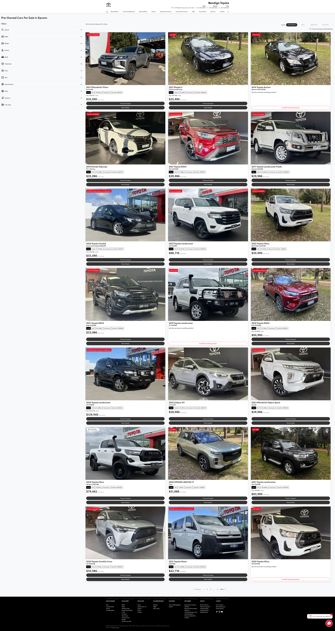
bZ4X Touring (125, 608)
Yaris (107, 605)
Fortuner (124, 614)
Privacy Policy (220, 608)
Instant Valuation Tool (191, 612)
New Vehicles (115, 11)
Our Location (220, 605)
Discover (212, 11)
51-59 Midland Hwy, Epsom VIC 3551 (183, 8)
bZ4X (123, 606)
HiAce (139, 610)
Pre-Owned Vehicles (129, 11)
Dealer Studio (115, 627)
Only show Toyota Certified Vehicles (322, 29)
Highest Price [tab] (314, 24)
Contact (222, 11)
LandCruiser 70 (141, 606)
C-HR (123, 612)
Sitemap (137, 625)
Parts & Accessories (165, 11)
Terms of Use (151, 625)
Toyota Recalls (204, 608)
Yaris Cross (125, 616)
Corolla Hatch (110, 606)
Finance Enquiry (125, 103)
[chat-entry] (329, 623)
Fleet (193, 11)
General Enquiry (220, 606)
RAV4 (123, 605)
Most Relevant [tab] (291, 24)
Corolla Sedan (110, 610)
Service (154, 11)
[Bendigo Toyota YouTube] (222, 612)
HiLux (139, 605)
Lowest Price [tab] (325, 24)
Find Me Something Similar (291, 108)
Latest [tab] (302, 24)
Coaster (139, 612)
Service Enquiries (205, 606)
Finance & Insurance (182, 11)
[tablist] (308, 24)
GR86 (154, 606)
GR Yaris (155, 605)
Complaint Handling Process (162, 625)
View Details (125, 108)
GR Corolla (156, 608)
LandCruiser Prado (127, 610)
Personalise (202, 11)
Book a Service (204, 605)
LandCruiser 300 (126, 621)
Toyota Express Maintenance (204, 611)
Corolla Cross (126, 618)
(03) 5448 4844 (201, 8)
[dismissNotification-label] (331, 614)
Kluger (124, 619)
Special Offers (143, 11)
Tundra (139, 608)
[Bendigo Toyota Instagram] (219, 612)
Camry (108, 608)
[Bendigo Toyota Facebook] (217, 612)
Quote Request (189, 614)
